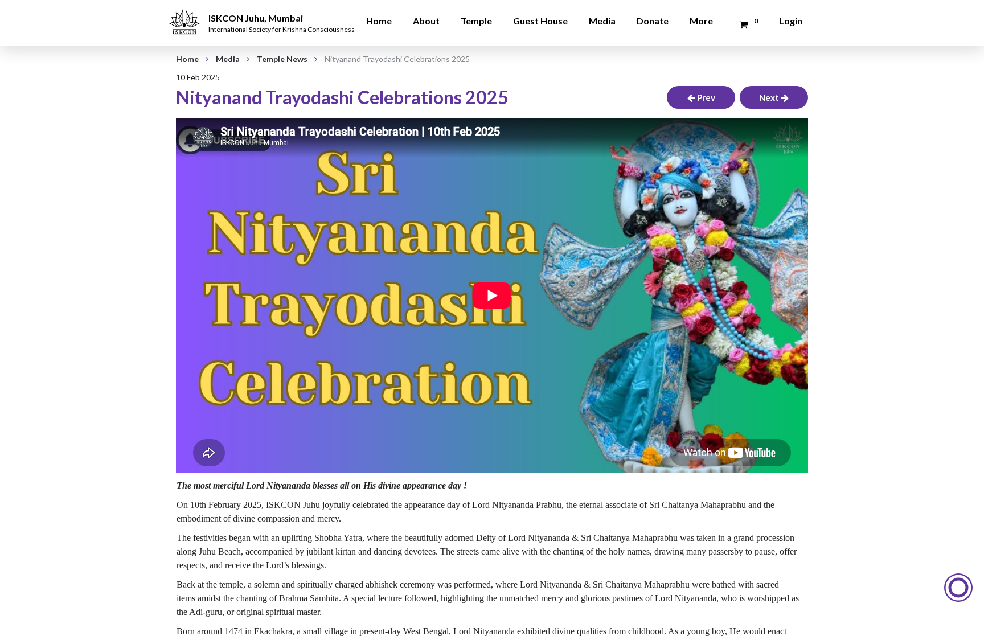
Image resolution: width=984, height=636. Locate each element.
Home (379, 20)
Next (769, 97)
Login (790, 20)
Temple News (282, 59)
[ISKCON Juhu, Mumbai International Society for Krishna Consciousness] (186, 14)
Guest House (540, 20)
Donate (653, 20)
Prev (706, 97)
